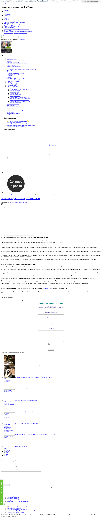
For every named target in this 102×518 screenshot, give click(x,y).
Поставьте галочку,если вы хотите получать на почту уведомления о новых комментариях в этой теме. (28, 487)
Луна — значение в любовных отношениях (26, 388)
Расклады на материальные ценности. (19, 97)
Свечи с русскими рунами (13, 106)
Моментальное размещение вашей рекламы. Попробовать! (25, 1)
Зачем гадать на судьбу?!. (21, 446)
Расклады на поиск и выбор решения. (19, 100)
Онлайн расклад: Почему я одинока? (16, 126)
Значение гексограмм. (12, 67)
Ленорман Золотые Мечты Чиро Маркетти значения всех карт (30, 411)
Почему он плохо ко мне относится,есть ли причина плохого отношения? (33, 377)
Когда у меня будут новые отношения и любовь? (27, 365)
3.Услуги (6, 12)
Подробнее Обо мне (9, 27)
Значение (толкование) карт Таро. (15, 66)
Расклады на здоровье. (15, 94)
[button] (1, 492)
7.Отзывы (6, 19)
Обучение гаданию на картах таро (15, 78)
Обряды (9, 77)
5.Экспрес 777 (7, 15)
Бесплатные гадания (12, 59)
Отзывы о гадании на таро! (13, 496)
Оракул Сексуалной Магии (13, 81)
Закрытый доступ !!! (12, 65)
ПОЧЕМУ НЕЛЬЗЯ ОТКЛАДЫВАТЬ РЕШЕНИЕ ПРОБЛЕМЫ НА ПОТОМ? (35, 434)
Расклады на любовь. (15, 96)
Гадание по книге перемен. (13, 62)
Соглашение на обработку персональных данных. (16, 29)
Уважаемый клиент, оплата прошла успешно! (15, 33)
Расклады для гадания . (12, 88)
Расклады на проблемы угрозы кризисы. (20, 101)
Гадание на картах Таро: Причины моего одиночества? (21, 125)
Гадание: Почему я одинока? (14, 122)
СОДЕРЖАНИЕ (8, 30)
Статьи (8, 109)
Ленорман (9, 70)
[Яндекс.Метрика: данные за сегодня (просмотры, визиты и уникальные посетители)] (52, 145)
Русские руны (10, 105)
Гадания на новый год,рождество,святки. (17, 63)
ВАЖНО (9, 61)
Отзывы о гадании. (11, 85)
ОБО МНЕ (9, 75)
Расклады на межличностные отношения (20, 98)
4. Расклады (7, 14)
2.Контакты (6, 11)
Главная (6, 10)
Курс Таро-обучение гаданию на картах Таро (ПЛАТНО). (21, 69)
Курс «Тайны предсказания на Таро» (13, 25)
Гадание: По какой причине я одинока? (17, 123)
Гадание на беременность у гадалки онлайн (26, 400)
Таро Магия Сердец (12, 114)
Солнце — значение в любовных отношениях (26, 423)
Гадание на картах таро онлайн (11, 20)
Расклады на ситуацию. (16, 102)
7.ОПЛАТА (6, 18)
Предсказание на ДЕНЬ (13, 86)
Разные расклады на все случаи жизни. (19, 89)
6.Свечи (6, 16)
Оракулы (9, 82)
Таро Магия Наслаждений (13, 113)
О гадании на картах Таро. (13, 74)
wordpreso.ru (22, 39)
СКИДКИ (9, 108)
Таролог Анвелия (5, 3)
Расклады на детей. (14, 92)
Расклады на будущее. (15, 90)
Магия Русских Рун (12, 71)
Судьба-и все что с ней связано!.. (15, 110)
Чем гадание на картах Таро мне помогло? (17, 500)
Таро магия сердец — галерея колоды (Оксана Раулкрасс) (18, 31)
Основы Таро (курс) (15, 79)
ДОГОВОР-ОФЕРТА (9, 23)
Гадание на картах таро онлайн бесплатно (14, 22)
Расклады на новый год (13, 104)
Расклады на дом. (14, 93)
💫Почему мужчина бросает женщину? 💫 (18, 121)
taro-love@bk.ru (47, 288)
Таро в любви (10, 112)
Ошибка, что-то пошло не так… (12, 26)
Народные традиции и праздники (15, 73)
